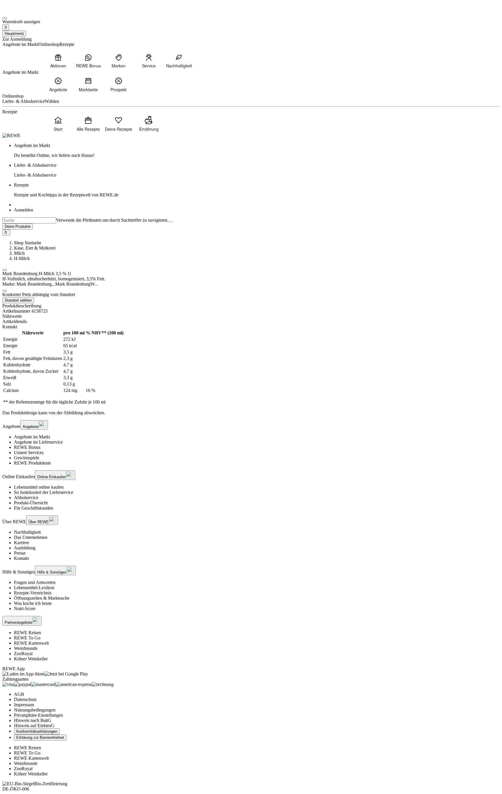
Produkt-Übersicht (31, 502)
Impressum (24, 704)
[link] (257, 150)
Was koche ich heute (33, 603)
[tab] (251, 316)
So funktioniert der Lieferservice (43, 492)
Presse (20, 553)
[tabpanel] (251, 367)
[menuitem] (58, 61)
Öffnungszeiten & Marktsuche (41, 598)
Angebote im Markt (32, 436)
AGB (19, 694)
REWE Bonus (27, 447)
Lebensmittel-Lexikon (34, 587)
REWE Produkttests (32, 462)
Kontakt (21, 558)
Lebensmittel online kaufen (39, 487)
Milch (19, 253)
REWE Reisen (27, 632)
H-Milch (22, 258)
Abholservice (26, 497)
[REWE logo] (11, 135)
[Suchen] (170, 222)
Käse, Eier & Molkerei (34, 247)
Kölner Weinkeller (31, 658)
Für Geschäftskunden (33, 508)
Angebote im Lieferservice (38, 442)
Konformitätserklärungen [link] (36, 731)
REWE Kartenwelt (31, 643)
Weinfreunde (25, 648)
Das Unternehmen (30, 537)
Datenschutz (25, 699)
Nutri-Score (24, 608)
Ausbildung (24, 547)
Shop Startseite (27, 242)
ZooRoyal (23, 653)
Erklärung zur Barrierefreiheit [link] (40, 737)
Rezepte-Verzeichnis (32, 592)
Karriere (21, 542)
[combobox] (29, 220)
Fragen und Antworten (34, 582)
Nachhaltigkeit (27, 532)
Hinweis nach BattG (32, 720)
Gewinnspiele (26, 457)
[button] (4, 270)
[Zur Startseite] (22, 11)
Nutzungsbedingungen (34, 709)
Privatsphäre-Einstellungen (38, 715)
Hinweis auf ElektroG (34, 725)
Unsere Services (29, 452)
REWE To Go (27, 637)
